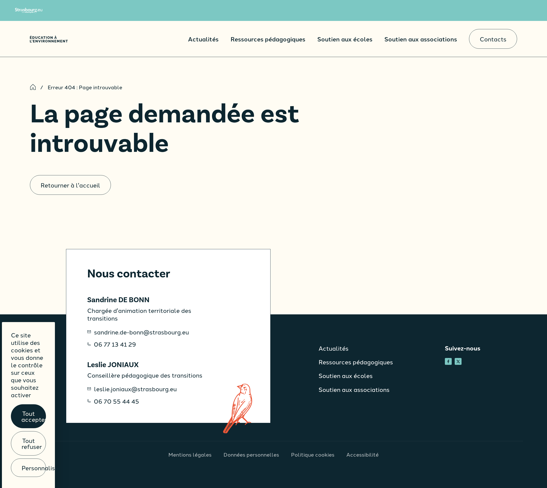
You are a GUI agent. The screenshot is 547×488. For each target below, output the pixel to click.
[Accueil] (49, 38)
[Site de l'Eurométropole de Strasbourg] (28, 10)
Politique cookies (312, 454)
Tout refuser (32, 443)
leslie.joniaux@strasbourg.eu (135, 389)
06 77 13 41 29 (115, 344)
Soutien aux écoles (344, 39)
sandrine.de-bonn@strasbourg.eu (141, 332)
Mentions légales (190, 454)
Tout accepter (33, 416)
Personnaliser (34, 467)
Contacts (493, 39)
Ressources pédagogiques (268, 39)
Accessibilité (362, 454)
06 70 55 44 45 (116, 401)
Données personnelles (251, 454)
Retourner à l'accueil (70, 185)
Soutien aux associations (420, 39)
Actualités (203, 39)
